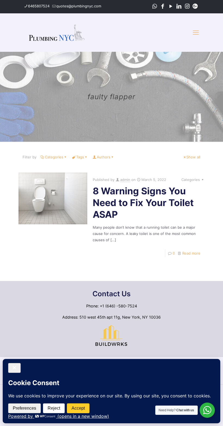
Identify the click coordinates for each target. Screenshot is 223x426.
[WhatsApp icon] (154, 6)
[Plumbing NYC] (56, 32)
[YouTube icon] (171, 6)
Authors (103, 157)
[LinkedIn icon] (179, 6)
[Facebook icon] (162, 6)
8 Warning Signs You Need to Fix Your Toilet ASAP (143, 202)
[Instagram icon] (187, 6)
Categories (54, 157)
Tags (80, 157)
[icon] (195, 6)
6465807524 (38, 6)
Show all (193, 157)
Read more (191, 253)
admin (125, 179)
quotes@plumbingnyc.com (78, 6)
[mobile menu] (195, 32)
